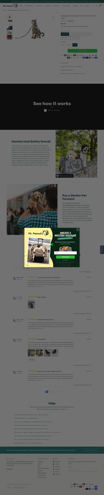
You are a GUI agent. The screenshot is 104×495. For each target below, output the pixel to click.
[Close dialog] (78, 229)
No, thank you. (65, 259)
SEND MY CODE (65, 257)
